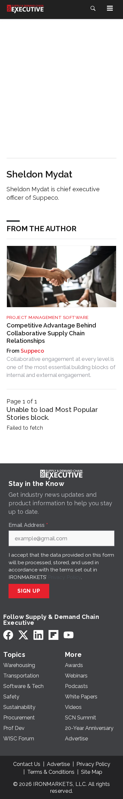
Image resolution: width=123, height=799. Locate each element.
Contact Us (26, 764)
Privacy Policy (64, 577)
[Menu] (109, 8)
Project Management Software (48, 317)
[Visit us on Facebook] (8, 635)
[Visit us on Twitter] (23, 635)
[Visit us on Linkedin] (38, 635)
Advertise (58, 764)
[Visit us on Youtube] (68, 635)
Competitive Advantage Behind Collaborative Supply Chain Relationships (51, 333)
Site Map (91, 772)
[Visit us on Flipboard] (53, 635)
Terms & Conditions (50, 772)
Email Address (28, 525)
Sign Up (28, 591)
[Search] (92, 8)
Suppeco (32, 351)
